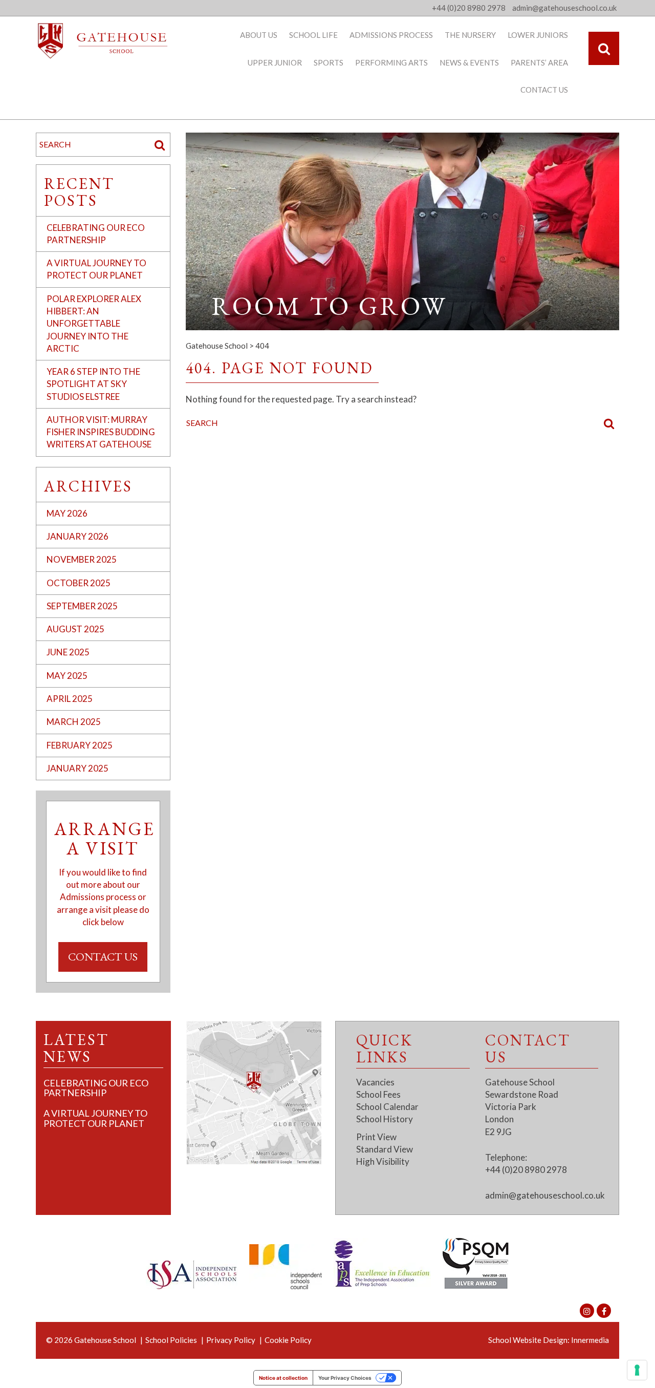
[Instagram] (587, 1311)
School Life (313, 34)
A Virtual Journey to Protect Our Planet (95, 1118)
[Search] (603, 48)
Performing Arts (391, 62)
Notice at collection (283, 1378)
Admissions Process (391, 34)
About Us (258, 34)
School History (384, 1119)
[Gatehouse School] (103, 41)
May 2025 (67, 675)
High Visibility (382, 1161)
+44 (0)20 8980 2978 (469, 7)
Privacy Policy (230, 1339)
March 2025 (74, 721)
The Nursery (470, 34)
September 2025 (82, 606)
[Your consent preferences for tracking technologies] (637, 1370)
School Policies (171, 1339)
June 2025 (68, 652)
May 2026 (67, 513)
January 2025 (77, 768)
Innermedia (590, 1339)
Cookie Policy (288, 1339)
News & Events (469, 62)
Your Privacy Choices (345, 1378)
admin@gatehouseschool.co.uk (545, 1195)
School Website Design (527, 1339)
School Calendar (387, 1106)
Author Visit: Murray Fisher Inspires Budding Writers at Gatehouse (101, 432)
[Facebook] (604, 1311)
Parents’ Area (539, 62)
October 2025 (79, 583)
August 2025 (75, 629)
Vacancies (375, 1082)
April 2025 (70, 698)
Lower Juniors (538, 34)
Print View (376, 1136)
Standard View (384, 1149)
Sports (328, 62)
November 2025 (82, 559)
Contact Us (544, 89)
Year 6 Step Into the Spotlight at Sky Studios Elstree (93, 384)
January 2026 (77, 536)
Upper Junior (275, 62)
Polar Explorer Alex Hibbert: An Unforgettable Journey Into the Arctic (94, 323)
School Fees (378, 1094)
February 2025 (80, 745)
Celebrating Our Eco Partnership (95, 1088)
